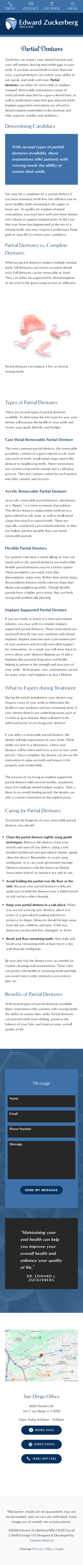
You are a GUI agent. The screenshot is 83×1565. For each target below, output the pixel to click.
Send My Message (41, 1190)
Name (13, 1098)
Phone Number (20, 1129)
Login (60, 1549)
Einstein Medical (41, 1540)
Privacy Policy (44, 1549)
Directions (44, 1444)
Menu (72, 8)
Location (52, 8)
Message (15, 1144)
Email (13, 1114)
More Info (44, 1430)
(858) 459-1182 (44, 1458)
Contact (31, 8)
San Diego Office (42, 1396)
